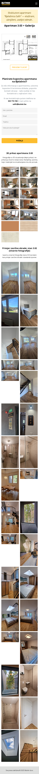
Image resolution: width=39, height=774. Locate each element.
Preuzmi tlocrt (19, 67)
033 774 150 (13, 101)
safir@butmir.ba (19, 104)
